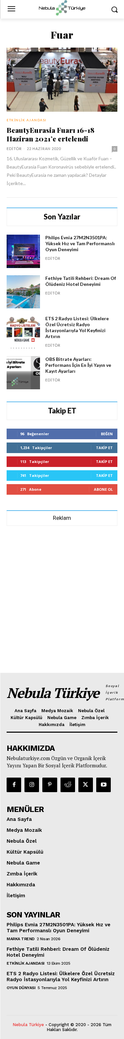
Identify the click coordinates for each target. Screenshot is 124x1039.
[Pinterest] (49, 785)
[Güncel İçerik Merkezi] (62, 8)
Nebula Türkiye (28, 1024)
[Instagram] (31, 785)
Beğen (107, 433)
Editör (14, 148)
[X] (85, 785)
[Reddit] (68, 785)
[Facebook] (14, 785)
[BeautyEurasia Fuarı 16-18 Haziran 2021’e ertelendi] (62, 80)
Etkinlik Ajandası (27, 120)
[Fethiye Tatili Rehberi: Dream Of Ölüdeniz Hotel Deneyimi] (23, 292)
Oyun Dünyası (21, 987)
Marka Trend (21, 939)
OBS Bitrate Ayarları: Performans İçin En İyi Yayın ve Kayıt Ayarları (78, 365)
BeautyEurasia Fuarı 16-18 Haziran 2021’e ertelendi (51, 134)
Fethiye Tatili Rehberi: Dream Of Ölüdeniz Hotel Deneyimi (80, 281)
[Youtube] (103, 785)
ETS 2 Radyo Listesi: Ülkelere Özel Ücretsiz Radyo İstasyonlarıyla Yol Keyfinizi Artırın (77, 327)
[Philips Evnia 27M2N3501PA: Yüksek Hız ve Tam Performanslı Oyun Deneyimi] (23, 251)
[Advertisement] (62, 596)
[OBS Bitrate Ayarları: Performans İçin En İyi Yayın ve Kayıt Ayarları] (23, 373)
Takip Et (104, 447)
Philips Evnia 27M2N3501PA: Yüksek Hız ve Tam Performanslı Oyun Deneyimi (80, 243)
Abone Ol (103, 489)
